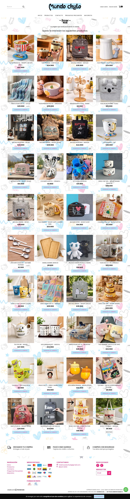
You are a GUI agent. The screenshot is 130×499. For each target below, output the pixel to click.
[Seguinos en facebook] (101, 465)
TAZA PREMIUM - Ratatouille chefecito (109, 63)
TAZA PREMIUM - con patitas (50, 63)
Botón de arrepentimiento (115, 492)
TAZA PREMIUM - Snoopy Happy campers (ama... (50, 223)
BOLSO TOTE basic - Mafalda (109, 426)
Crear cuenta (104, 7)
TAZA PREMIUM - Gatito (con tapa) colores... (109, 345)
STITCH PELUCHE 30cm (79, 181)
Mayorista (88, 15)
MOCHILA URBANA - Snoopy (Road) (50, 142)
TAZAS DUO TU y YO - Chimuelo (109, 263)
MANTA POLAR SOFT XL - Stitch (20, 103)
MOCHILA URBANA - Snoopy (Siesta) (80, 303)
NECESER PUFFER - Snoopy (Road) (21, 181)
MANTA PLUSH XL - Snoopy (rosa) (21, 426)
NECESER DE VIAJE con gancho (50, 426)
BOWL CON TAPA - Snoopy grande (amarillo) (109, 305)
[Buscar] (23, 7)
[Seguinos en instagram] (97, 465)
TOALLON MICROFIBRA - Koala (109, 103)
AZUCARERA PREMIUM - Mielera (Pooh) (79, 385)
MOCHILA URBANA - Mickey (21, 222)
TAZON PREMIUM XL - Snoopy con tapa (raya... (20, 64)
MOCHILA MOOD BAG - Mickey (21, 142)
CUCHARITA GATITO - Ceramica (50, 181)
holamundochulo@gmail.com (69, 465)
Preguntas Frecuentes (73, 15)
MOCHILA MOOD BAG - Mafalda (79, 142)
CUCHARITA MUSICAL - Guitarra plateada (21, 264)
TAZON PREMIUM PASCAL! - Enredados (50, 103)
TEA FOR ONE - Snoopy (21, 344)
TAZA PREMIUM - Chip (109, 142)
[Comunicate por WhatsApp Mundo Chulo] (126, 489)
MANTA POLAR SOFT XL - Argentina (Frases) (79, 345)
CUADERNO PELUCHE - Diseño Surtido (109, 222)
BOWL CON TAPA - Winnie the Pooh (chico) (79, 427)
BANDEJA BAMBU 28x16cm (50, 263)
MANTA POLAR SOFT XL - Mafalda (50, 303)
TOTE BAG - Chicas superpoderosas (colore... (109, 386)
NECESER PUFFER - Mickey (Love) (79, 222)
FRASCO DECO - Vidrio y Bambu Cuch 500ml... (50, 386)
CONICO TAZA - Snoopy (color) (21, 303)
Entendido (99, 496)
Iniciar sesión (113, 7)
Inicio (40, 15)
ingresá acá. (101, 492)
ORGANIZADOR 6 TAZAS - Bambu (79, 103)
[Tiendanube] (16, 490)
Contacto (59, 15)
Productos (48, 15)
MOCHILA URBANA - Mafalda (79, 63)
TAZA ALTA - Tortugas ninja (21, 385)
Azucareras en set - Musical (50, 344)
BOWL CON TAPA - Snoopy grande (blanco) (109, 182)
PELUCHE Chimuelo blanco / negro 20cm (80, 264)
